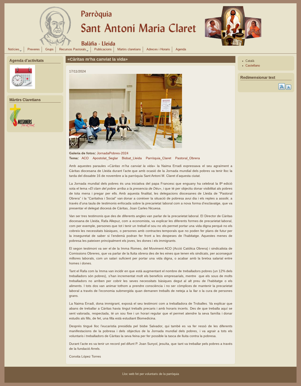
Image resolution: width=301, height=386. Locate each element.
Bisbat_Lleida (132, 158)
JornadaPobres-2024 (112, 153)
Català (250, 61)
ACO (85, 158)
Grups (49, 49)
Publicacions (103, 49)
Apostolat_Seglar (105, 158)
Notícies (12, 50)
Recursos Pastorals (71, 50)
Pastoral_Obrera (187, 158)
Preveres (34, 49)
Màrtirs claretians (129, 49)
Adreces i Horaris (158, 49)
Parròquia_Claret (158, 158)
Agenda (181, 49)
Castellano (253, 65)
